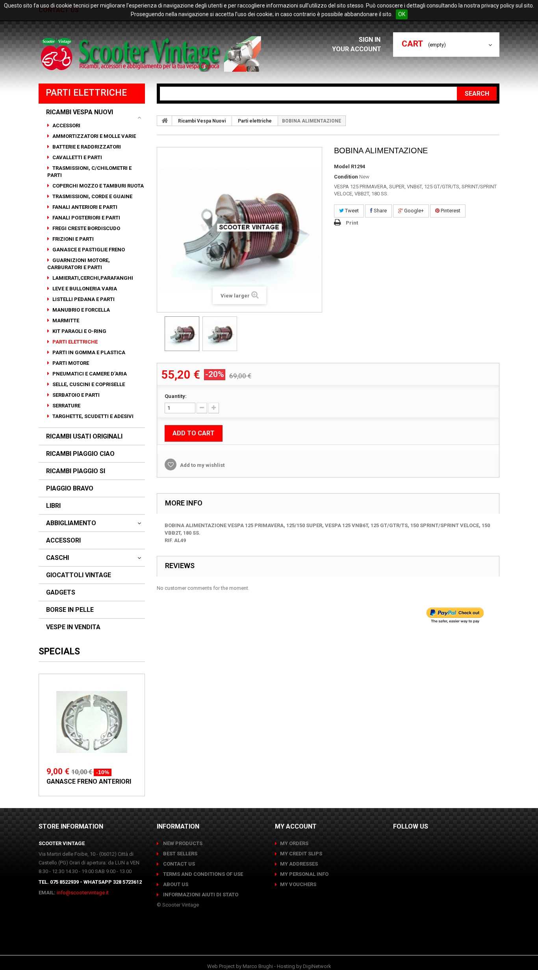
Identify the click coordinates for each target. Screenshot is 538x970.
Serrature (65, 406)
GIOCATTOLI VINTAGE (78, 575)
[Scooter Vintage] (152, 54)
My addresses (299, 864)
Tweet (351, 211)
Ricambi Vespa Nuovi (79, 112)
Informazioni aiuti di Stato (200, 895)
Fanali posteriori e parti (85, 218)
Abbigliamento (71, 523)
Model (342, 166)
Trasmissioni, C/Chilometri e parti (89, 171)
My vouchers (298, 884)
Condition (346, 177)
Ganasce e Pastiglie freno (88, 250)
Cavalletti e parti (76, 157)
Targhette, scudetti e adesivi (92, 416)
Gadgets (60, 592)
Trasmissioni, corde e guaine (91, 196)
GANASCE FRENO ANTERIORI (88, 781)
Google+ (413, 211)
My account (296, 826)
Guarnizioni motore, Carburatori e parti (78, 263)
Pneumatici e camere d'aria (89, 374)
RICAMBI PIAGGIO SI (75, 471)
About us (175, 884)
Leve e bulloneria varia (84, 289)
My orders (294, 843)
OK (401, 14)
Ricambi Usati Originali (84, 436)
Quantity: (176, 396)
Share (380, 211)
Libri (53, 505)
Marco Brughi (258, 966)
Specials (59, 651)
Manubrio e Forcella (80, 310)
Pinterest (450, 211)
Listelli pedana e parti (83, 299)
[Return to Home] (164, 120)
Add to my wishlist (201, 465)
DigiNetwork (317, 966)
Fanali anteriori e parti (84, 207)
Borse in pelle (70, 609)
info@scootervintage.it (83, 893)
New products (182, 843)
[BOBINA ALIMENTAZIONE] (182, 333)
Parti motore (70, 363)
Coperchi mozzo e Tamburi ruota (97, 186)
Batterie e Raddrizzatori (86, 147)
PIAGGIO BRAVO (69, 488)
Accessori (65, 125)
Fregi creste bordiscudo (85, 228)
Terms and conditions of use (202, 874)
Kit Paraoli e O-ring (78, 331)
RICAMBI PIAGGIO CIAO (80, 453)
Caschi (57, 557)
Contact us (178, 864)
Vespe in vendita (73, 627)
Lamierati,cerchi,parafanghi (92, 278)
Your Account (356, 49)
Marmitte (65, 320)
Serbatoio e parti (75, 395)
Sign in (370, 39)
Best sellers (179, 854)
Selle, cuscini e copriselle (88, 384)
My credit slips (301, 854)
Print (352, 223)
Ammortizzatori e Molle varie (93, 136)
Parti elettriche (74, 342)
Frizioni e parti (72, 239)
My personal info (304, 874)
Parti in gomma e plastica (88, 352)
